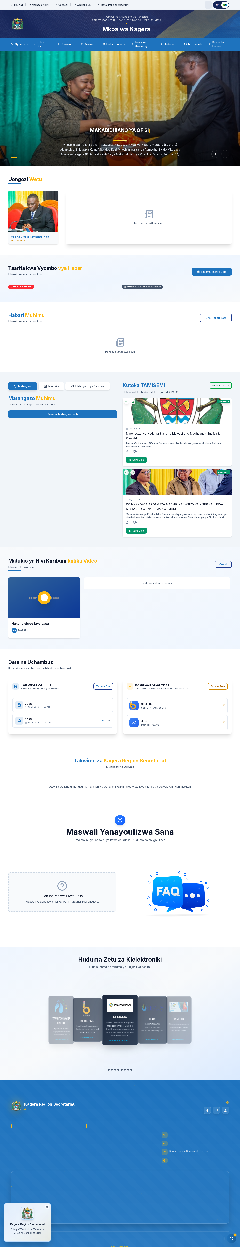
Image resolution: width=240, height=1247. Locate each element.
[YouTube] (216, 1110)
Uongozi (63, 4)
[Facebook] (207, 1110)
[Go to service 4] (117, 1070)
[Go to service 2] (110, 1070)
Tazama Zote (103, 686)
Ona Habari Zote (216, 317)
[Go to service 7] (130, 1070)
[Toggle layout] (47, 1207)
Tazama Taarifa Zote (213, 271)
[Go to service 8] (133, 1070)
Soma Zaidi (138, 459)
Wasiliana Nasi (84, 4)
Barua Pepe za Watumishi (115, 4)
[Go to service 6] (125, 1070)
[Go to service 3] (113, 1070)
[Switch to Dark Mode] (208, 5)
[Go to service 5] (120, 1070)
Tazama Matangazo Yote (63, 414)
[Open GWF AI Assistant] (231, 1238)
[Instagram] (225, 1110)
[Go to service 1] (107, 1070)
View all (223, 564)
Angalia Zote (218, 385)
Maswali (18, 4)
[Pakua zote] (103, 705)
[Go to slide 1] (14, 157)
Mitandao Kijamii (40, 4)
